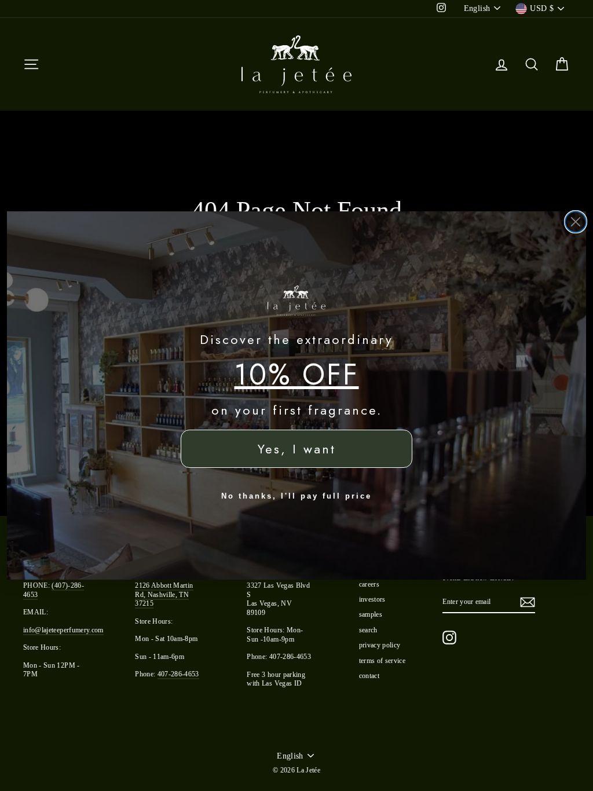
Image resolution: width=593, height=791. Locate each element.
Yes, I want (297, 449)
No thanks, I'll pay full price (296, 496)
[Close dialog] (575, 221)
